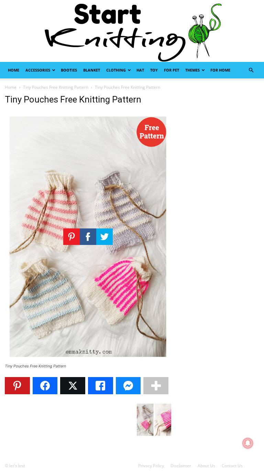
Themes (192, 70)
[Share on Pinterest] (17, 385)
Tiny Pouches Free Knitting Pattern (55, 87)
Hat (140, 70)
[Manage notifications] (247, 443)
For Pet (171, 70)
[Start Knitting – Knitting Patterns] (132, 31)
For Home (220, 70)
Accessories (37, 70)
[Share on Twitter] (72, 385)
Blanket (91, 70)
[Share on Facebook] (45, 385)
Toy (154, 70)
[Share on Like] (100, 385)
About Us (206, 466)
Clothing (116, 70)
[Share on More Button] (155, 385)
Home (13, 70)
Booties (69, 70)
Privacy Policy (151, 466)
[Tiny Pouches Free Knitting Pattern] (88, 360)
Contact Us (232, 466)
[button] (251, 70)
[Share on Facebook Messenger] (128, 385)
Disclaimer (180, 466)
